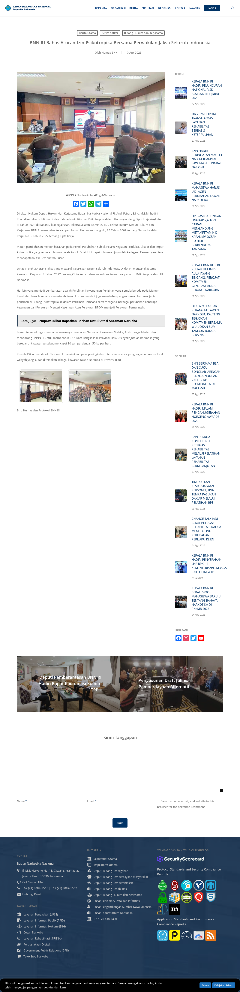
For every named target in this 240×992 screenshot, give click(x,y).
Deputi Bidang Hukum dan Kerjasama (118, 895)
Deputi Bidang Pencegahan (111, 871)
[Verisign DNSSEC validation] (198, 885)
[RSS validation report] (210, 935)
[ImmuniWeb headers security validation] (162, 909)
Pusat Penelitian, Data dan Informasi (117, 901)
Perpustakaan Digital (36, 944)
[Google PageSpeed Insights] (198, 935)
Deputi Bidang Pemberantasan (113, 883)
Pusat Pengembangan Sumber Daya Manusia (123, 907)
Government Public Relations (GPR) (46, 950)
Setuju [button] (205, 985)
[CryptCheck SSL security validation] (186, 897)
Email (91, 801)
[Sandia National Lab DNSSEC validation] (210, 885)
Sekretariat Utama (105, 859)
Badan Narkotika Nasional (35, 863)
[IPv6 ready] (162, 885)
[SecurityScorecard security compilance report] (180, 858)
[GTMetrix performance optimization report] (162, 935)
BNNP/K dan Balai (105, 919)
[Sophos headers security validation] (210, 897)
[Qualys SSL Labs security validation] (198, 897)
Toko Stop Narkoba (35, 956)
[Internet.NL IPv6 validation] (186, 885)
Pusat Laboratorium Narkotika (113, 913)
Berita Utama (87, 33)
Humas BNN (110, 52)
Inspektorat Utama (106, 865)
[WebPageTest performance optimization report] (186, 935)
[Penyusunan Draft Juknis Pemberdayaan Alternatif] (171, 684)
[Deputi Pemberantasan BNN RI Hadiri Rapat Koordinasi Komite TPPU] (68, 684)
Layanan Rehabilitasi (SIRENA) (42, 938)
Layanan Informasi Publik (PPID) (44, 920)
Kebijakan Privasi (223, 985)
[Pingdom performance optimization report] (174, 935)
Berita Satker (110, 33)
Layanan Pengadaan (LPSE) (40, 914)
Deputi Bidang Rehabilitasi (111, 889)
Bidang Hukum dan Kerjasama (143, 33)
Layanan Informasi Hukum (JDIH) (44, 926)
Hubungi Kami (31, 894)
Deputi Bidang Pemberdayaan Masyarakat (121, 877)
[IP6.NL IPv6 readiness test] (174, 885)
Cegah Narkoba (33, 932)
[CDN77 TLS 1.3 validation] (162, 897)
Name (22, 801)
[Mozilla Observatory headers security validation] (174, 909)
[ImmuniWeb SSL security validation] (174, 897)
